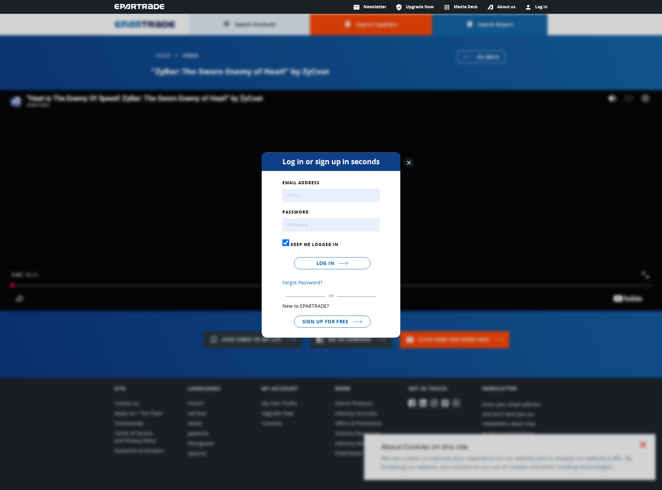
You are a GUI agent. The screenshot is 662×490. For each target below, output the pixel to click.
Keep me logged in (314, 244)
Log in (326, 263)
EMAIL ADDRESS (301, 183)
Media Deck (460, 7)
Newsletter (369, 7)
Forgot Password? (302, 282)
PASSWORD (295, 212)
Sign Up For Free (326, 321)
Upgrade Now (414, 7)
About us (506, 7)
